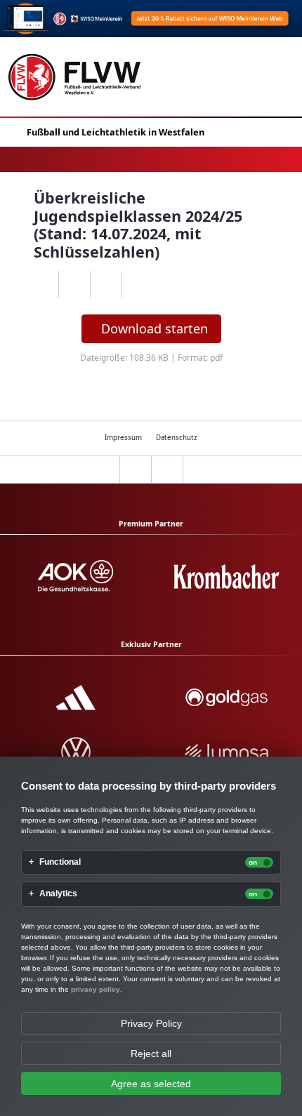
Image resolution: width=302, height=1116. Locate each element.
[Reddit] (137, 284)
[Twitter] (106, 284)
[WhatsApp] (42, 284)
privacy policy (95, 989)
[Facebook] (74, 284)
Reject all (151, 1053)
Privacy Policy (151, 1023)
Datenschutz (176, 437)
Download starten (154, 328)
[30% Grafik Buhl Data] (151, 18)
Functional (60, 862)
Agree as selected (151, 1083)
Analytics (58, 893)
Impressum (123, 437)
